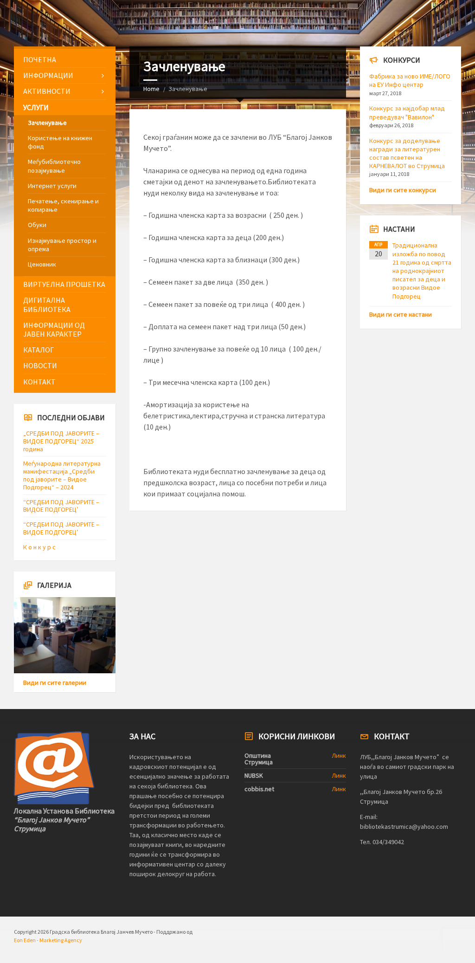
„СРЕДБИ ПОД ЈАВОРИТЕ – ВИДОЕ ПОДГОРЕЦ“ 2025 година (61, 441)
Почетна (39, 59)
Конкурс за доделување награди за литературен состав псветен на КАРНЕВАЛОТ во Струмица (407, 153)
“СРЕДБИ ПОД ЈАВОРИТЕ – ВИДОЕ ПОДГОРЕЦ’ (61, 506)
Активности (47, 91)
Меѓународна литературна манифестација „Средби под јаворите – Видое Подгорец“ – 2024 (62, 475)
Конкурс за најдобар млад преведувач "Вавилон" (407, 112)
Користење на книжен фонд (60, 142)
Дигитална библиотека (47, 304)
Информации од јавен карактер (54, 329)
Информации (48, 75)
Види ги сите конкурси (402, 190)
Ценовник (42, 264)
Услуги (36, 107)
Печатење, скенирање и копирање (63, 205)
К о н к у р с (39, 547)
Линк (339, 755)
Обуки (37, 225)
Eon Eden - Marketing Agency (48, 940)
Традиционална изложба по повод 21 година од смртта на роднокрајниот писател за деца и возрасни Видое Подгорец (421, 270)
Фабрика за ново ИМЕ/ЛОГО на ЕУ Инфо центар (409, 80)
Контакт (39, 381)
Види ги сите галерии (54, 682)
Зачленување (47, 122)
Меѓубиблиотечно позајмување (54, 165)
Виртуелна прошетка (64, 284)
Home (151, 89)
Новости (40, 365)
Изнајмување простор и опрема (62, 244)
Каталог (38, 349)
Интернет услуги (52, 186)
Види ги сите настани (400, 314)
